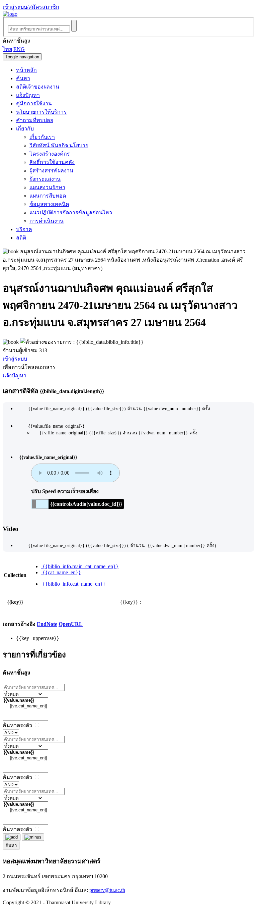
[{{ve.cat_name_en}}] (25, 706)
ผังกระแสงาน (45, 179)
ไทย (7, 49)
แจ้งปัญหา (28, 95)
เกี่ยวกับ (25, 128)
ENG (19, 49)
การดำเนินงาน (46, 221)
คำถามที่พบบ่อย (34, 120)
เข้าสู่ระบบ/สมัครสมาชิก (31, 7)
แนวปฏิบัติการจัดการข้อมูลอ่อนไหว (70, 212)
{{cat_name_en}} (61, 572)
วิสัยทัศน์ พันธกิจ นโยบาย (58, 145)
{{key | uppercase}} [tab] (37, 638)
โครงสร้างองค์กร (49, 154)
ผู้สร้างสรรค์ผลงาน (51, 170)
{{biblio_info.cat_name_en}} (73, 584)
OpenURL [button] (71, 624)
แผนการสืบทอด (47, 196)
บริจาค (24, 229)
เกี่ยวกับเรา (42, 137)
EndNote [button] (47, 624)
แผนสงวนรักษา (47, 187)
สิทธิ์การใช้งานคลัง (52, 162)
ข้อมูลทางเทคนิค (49, 204)
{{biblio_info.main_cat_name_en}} (79, 566)
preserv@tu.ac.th (107, 890)
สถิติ (21, 237)
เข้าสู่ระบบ (15, 359)
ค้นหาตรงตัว (18, 725)
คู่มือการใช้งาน (34, 103)
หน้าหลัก (26, 70)
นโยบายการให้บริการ (41, 112)
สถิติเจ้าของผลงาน (37, 87)
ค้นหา (23, 78)
